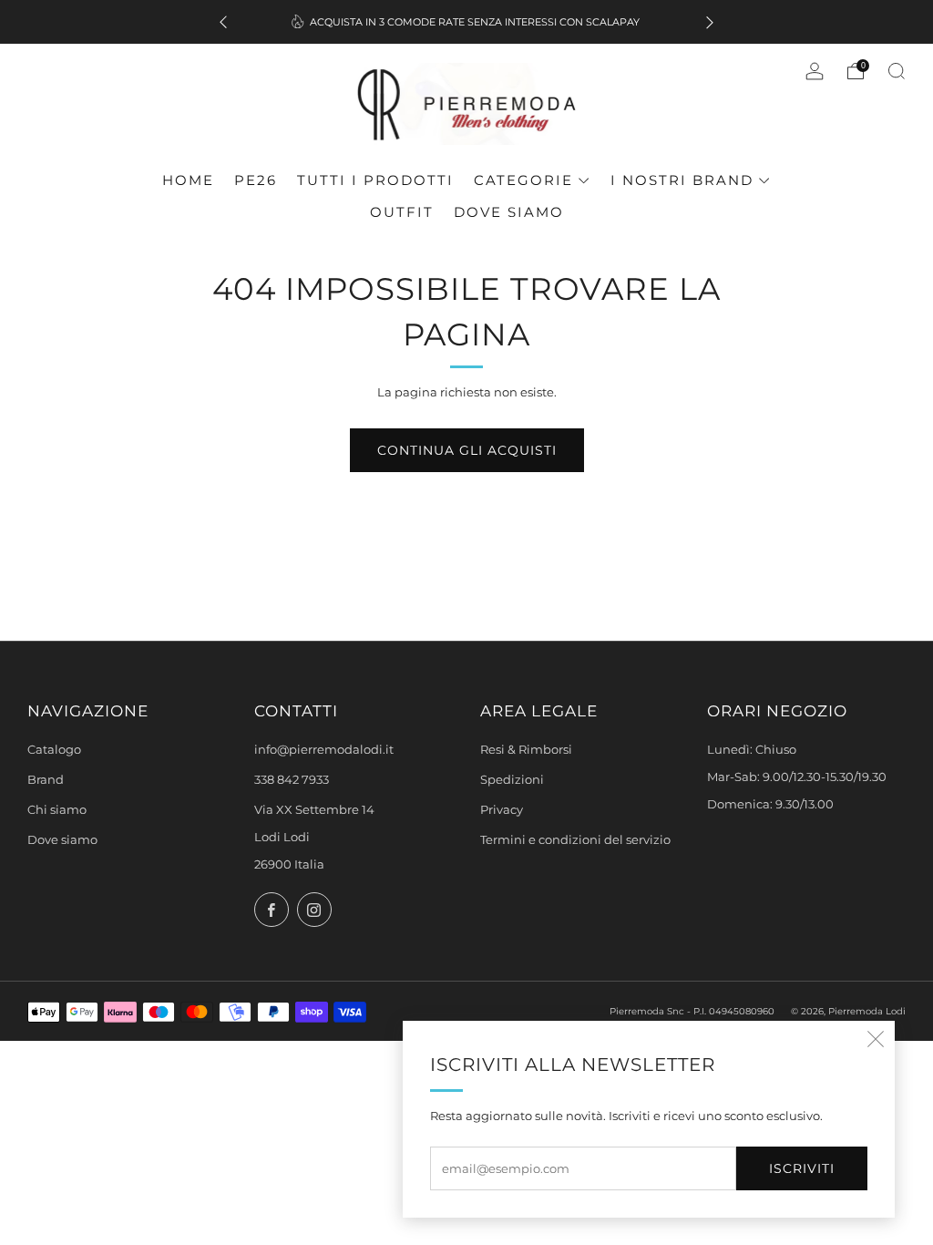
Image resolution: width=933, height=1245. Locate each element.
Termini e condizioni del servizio (575, 840)
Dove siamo (509, 212)
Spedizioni (512, 780)
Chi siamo (57, 810)
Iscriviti (802, 1168)
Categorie (523, 180)
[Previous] (223, 22)
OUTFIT (402, 212)
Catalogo (54, 749)
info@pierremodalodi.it (324, 749)
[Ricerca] (896, 71)
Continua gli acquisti (467, 450)
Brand (45, 780)
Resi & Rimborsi (526, 749)
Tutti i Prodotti (375, 180)
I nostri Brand (682, 180)
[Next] (710, 22)
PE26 (255, 180)
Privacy (501, 810)
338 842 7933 (291, 780)
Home (188, 180)
